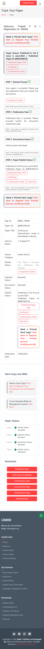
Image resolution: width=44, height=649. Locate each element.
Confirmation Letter (16, 71)
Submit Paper (28, 3)
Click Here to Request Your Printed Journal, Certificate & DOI (22, 39)
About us (6, 546)
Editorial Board (22, 499)
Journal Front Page (22, 487)
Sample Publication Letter (13, 615)
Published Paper (22, 469)
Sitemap (6, 619)
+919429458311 (15, 526)
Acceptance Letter (15, 100)
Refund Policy (8, 580)
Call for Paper (8, 554)
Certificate (12, 67)
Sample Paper (8, 603)
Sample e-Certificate (11, 611)
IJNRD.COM (31, 644)
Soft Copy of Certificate (22, 475)
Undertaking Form (10, 607)
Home (3, 15)
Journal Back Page (22, 493)
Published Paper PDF (17, 62)
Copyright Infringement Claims (15, 589)
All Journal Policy (9, 558)
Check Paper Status (10, 572)
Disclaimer (7, 576)
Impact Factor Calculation (13, 585)
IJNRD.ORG (21, 644)
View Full (31, 181)
